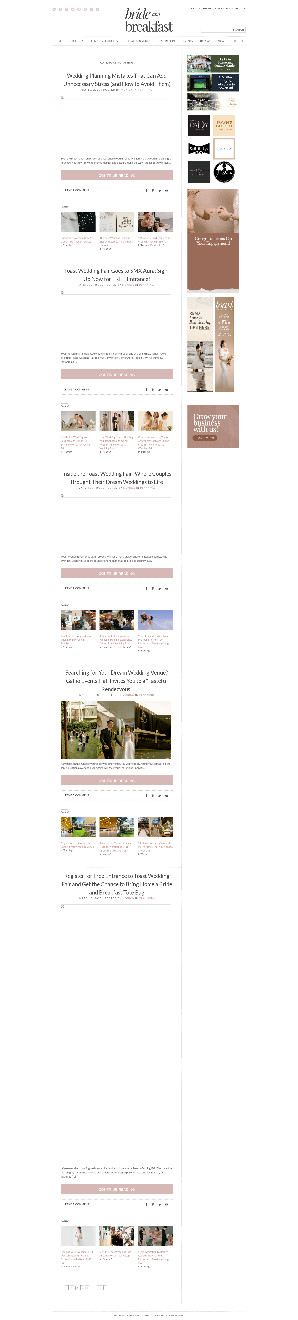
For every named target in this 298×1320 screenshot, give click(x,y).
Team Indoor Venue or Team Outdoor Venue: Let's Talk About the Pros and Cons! (115, 847)
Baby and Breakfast (213, 41)
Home (58, 41)
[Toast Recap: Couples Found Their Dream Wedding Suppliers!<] (78, 620)
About (196, 8)
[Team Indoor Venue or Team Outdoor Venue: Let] (117, 827)
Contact (239, 8)
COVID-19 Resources (104, 41)
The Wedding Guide (138, 41)
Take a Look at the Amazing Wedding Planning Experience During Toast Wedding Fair (116, 640)
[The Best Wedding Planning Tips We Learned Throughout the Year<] (117, 222)
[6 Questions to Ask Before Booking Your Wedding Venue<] (78, 827)
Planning (145, 89)
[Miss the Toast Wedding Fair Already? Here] (117, 1236)
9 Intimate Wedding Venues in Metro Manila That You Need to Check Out (155, 847)
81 (100, 1287)
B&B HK (238, 41)
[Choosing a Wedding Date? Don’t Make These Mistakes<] (78, 222)
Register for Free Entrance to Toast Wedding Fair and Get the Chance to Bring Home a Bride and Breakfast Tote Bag (117, 884)
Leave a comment (77, 190)
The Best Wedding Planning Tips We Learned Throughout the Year (116, 241)
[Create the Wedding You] (155, 421)
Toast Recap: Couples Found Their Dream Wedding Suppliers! (76, 640)
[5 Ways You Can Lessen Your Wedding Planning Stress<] (155, 222)
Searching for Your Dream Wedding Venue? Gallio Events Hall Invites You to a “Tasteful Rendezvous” (116, 680)
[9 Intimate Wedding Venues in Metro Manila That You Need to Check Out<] (155, 827)
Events (188, 41)
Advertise (222, 8)
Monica (127, 89)
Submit (208, 8)
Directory (76, 41)
